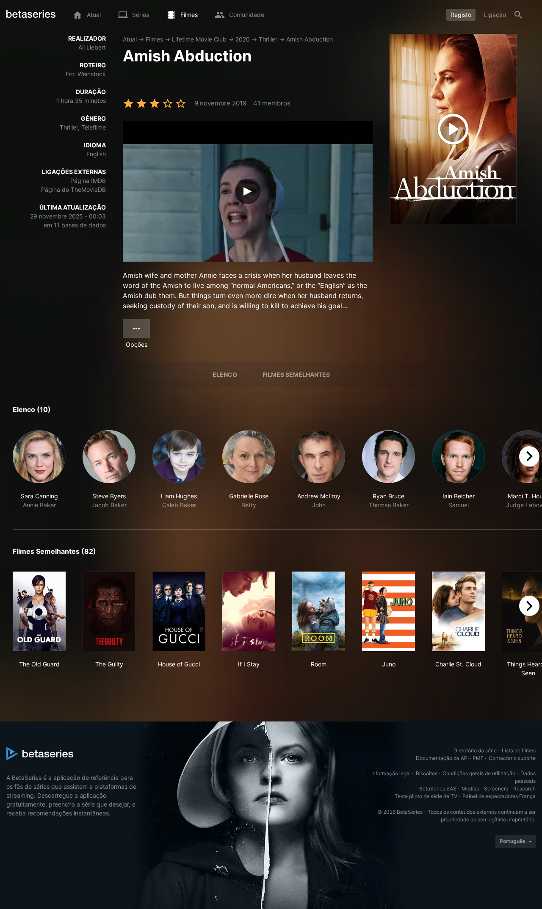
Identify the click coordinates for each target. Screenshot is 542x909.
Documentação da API (442, 758)
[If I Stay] (248, 611)
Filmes (154, 39)
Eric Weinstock (86, 73)
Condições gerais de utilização (478, 773)
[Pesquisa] (518, 14)
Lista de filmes (519, 750)
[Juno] (388, 611)
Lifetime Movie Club (199, 39)
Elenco (225, 374)
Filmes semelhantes (296, 374)
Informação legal (391, 773)
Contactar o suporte (512, 758)
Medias (470, 788)
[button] (39, 469)
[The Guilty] (109, 611)
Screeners (496, 788)
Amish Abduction (309, 39)
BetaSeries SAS (437, 788)
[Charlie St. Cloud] (458, 611)
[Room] (318, 611)
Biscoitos (426, 773)
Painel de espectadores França (499, 796)
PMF (478, 758)
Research (524, 788)
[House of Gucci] (178, 611)
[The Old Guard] (39, 611)
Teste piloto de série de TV (426, 796)
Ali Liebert (92, 47)
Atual (130, 39)
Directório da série (475, 750)
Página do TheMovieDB (73, 189)
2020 (242, 39)
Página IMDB (88, 180)
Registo (461, 14)
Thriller (268, 39)
